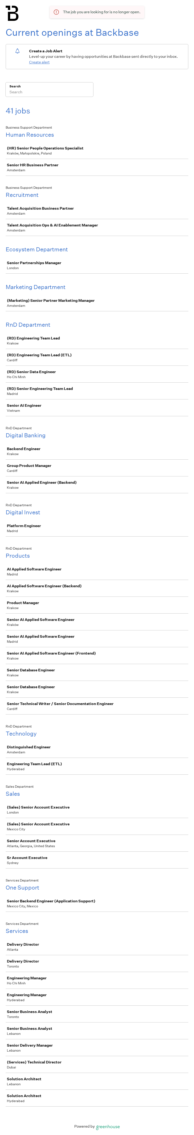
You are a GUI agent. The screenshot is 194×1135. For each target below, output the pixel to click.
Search (15, 86)
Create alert (39, 62)
